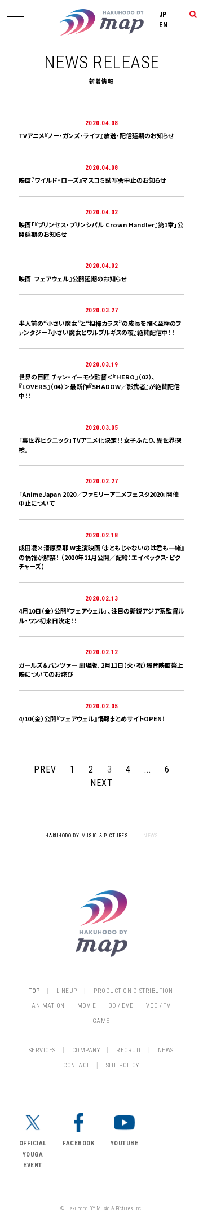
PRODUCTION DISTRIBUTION (133, 991)
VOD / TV (158, 1005)
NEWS (166, 1050)
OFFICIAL (33, 1143)
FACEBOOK (78, 1143)
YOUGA (33, 1154)
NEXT (101, 783)
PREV (45, 769)
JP (163, 15)
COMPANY (86, 1050)
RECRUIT (129, 1050)
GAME (101, 1021)
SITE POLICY (122, 1065)
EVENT (32, 1165)
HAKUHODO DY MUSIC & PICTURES (87, 836)
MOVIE (86, 1005)
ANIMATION (48, 1005)
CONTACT (76, 1065)
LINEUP (66, 991)
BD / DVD (121, 1005)
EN (163, 25)
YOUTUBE (125, 1143)
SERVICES (42, 1050)
